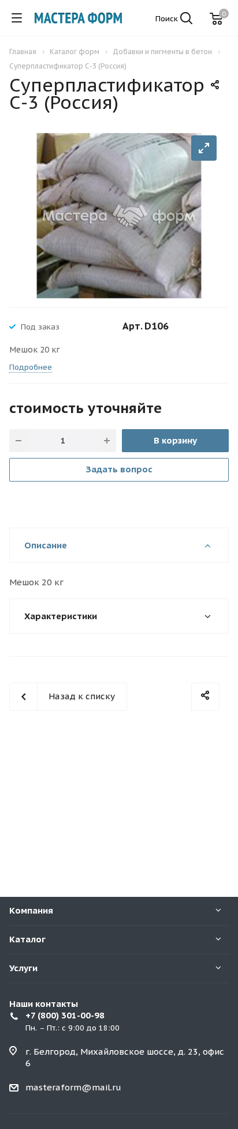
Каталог (27, 939)
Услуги (23, 968)
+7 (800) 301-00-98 (65, 1015)
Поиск (167, 19)
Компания (31, 910)
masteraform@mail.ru (73, 1087)
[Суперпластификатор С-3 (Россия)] (119, 214)
